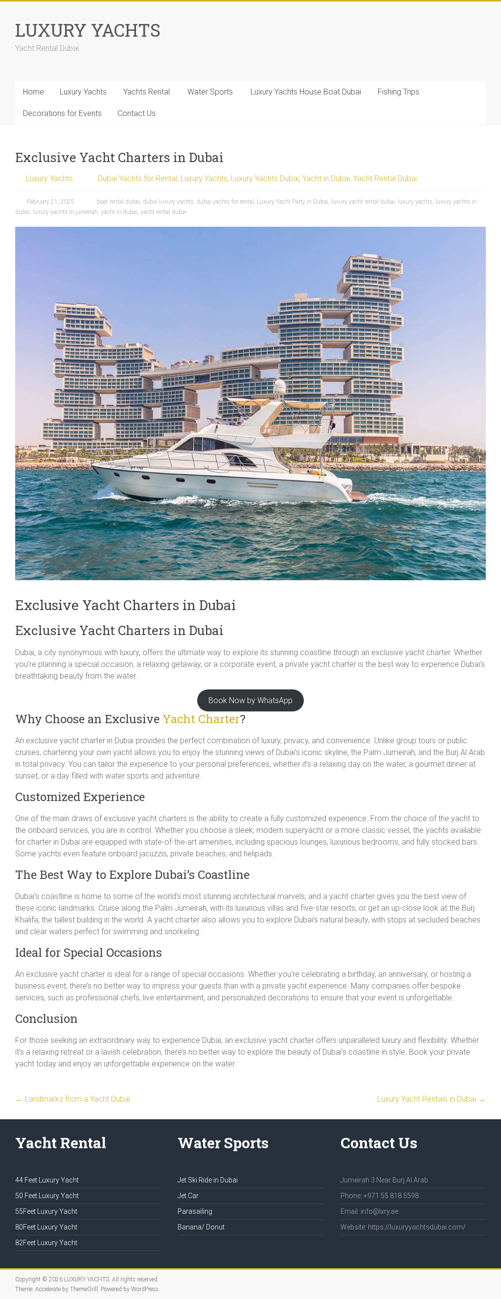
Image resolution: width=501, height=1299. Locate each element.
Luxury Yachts (83, 91)
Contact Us (136, 113)
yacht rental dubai (163, 212)
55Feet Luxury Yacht (46, 1211)
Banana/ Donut (201, 1227)
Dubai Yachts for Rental (137, 178)
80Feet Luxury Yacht (46, 1227)
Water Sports (210, 91)
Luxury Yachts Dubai (265, 178)
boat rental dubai (118, 201)
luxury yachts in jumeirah (65, 212)
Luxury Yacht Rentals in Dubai (431, 1099)
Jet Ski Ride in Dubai (208, 1180)
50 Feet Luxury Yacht (47, 1196)
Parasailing (195, 1211)
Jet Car (188, 1196)
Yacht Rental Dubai (385, 178)
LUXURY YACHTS (87, 30)
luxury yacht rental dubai (363, 201)
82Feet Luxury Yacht (46, 1243)
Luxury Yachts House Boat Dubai (305, 91)
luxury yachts (415, 201)
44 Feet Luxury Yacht (47, 1180)
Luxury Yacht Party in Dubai (292, 201)
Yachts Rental (146, 91)
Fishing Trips (398, 91)
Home (33, 91)
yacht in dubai (119, 212)
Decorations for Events (62, 113)
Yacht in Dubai (326, 178)
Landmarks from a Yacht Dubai (72, 1099)
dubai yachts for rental (225, 201)
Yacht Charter (201, 719)
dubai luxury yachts (168, 201)
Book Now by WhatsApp (250, 700)
